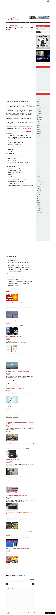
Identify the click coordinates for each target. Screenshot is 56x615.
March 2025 (38, 129)
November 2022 (39, 184)
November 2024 (39, 137)
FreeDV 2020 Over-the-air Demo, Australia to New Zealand (17, 548)
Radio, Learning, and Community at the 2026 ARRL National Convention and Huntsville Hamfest (42, 89)
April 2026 (38, 103)
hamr (18, 581)
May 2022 (38, 196)
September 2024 (39, 141)
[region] (28, 613)
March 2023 (38, 176)
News (12, 22)
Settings (48, 613)
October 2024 (39, 139)
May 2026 (38, 101)
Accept (53, 613)
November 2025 (39, 113)
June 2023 (38, 170)
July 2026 (38, 97)
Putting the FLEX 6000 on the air (12, 459)
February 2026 (39, 107)
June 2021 (38, 218)
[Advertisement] (28, 10)
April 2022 (38, 198)
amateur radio (11, 581)
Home (8, 22)
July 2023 (38, 168)
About (30, 22)
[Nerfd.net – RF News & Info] (12, 19)
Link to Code (28, 128)
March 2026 (38, 105)
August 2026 (39, 95)
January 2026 (39, 109)
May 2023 (38, 172)
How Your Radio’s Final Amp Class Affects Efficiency (16, 495)
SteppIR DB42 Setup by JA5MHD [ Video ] (14, 320)
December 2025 (39, 111)
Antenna (8, 291)
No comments (8, 305)
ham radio (15, 581)
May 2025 (38, 125)
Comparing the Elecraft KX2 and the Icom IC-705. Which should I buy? (20, 443)
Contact (26, 22)
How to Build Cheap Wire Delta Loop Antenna (15, 388)
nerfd (16, 25)
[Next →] (33, 584)
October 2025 (39, 115)
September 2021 (39, 212)
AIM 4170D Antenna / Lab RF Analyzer (13, 336)
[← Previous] (7, 584)
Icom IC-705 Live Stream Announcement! (14, 564)
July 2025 (38, 121)
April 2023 (38, 174)
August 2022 (39, 190)
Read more (21, 308)
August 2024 (39, 143)
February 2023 (39, 178)
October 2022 (39, 186)
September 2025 (39, 117)
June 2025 (38, 123)
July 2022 (38, 192)
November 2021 (39, 208)
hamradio (20, 581)
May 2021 (38, 220)
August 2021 (39, 214)
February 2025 (39, 131)
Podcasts (21, 22)
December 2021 (39, 206)
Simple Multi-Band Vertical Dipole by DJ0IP (14, 353)
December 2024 (39, 135)
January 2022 (39, 204)
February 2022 (39, 202)
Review (8, 431)
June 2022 (38, 194)
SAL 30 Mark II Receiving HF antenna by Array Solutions (17, 371)
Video (11, 118)
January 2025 (39, 133)
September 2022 (39, 188)
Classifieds (16, 22)
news (23, 581)
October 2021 (39, 210)
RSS (47, 1)
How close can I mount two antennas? (14, 302)
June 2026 (38, 99)
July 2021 (38, 216)
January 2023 (39, 180)
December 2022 (39, 182)
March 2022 (38, 200)
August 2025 (39, 119)
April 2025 (38, 127)
